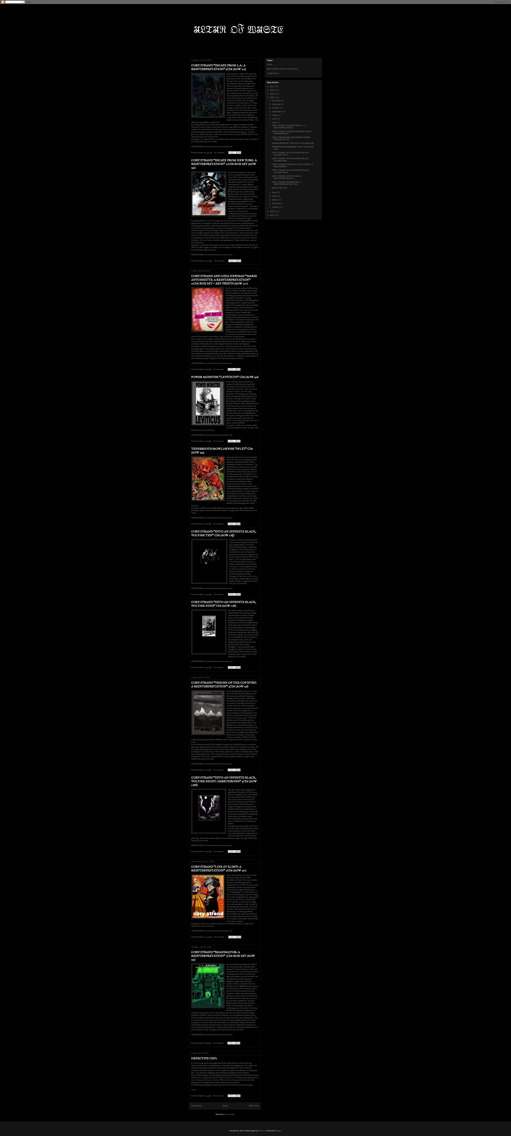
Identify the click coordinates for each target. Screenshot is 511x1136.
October (276, 108)
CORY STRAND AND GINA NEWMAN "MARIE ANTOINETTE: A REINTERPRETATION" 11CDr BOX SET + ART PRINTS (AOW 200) (224, 279)
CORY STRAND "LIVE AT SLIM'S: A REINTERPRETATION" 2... (287, 177)
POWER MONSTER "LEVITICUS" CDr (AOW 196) (224, 377)
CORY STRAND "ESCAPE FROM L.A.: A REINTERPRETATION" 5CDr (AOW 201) (218, 67)
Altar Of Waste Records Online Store (282, 69)
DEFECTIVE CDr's (204, 1058)
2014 (272, 97)
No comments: (219, 153)
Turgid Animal (273, 73)
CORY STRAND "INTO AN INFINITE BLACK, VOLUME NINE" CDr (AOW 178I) (223, 604)
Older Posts (254, 1105)
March (275, 200)
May (274, 192)
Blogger (278, 1131)
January (276, 207)
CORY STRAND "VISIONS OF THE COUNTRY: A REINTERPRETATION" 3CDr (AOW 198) (224, 684)
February (276, 203)
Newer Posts (196, 1105)
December (277, 101)
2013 (272, 211)
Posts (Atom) (229, 1114)
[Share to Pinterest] (239, 152)
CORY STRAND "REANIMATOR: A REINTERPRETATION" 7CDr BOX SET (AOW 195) (223, 956)
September (277, 111)
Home (225, 1105)
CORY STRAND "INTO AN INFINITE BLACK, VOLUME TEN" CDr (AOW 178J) (223, 533)
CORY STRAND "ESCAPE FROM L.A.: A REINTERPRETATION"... (289, 126)
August (275, 115)
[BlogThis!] (232, 152)
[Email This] (229, 152)
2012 (272, 215)
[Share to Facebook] (237, 152)
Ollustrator (262, 1131)
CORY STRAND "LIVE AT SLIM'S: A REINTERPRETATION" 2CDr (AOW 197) (218, 868)
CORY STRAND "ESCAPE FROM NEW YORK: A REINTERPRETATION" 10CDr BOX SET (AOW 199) (224, 164)
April (274, 196)
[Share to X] (234, 152)
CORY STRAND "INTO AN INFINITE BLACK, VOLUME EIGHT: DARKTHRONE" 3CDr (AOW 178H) (224, 781)
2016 (272, 90)
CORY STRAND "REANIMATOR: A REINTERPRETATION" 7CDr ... (286, 183)
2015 (272, 94)
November (277, 104)
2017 (272, 86)
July (274, 119)
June (274, 122)
